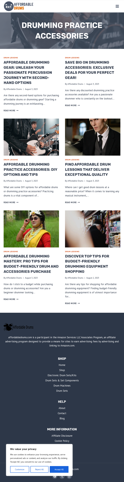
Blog (62, 418)
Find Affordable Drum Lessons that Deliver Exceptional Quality (88, 169)
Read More (11, 110)
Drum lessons (11, 57)
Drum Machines (62, 385)
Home (62, 365)
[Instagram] (69, 476)
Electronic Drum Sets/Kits (62, 375)
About (62, 408)
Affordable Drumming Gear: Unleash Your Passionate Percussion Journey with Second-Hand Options (28, 72)
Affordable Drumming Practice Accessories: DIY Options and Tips (30, 169)
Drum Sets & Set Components (62, 380)
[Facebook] (54, 476)
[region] (39, 460)
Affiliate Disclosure (62, 435)
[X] (62, 476)
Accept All (59, 469)
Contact (62, 413)
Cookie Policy (62, 441)
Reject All (39, 469)
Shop (62, 370)
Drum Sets (62, 390)
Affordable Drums (14, 89)
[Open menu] (117, 6)
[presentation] (31, 137)
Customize (19, 469)
